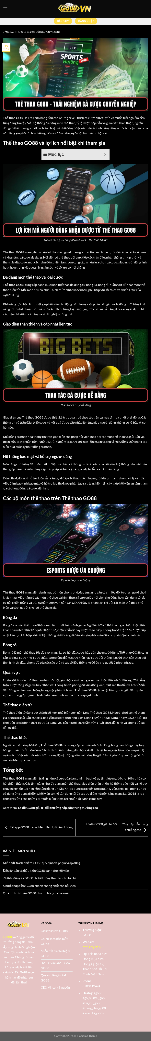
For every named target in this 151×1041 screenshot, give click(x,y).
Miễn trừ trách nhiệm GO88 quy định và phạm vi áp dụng (41, 863)
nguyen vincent (50, 32)
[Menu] (5, 9)
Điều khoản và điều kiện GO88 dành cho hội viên (36, 870)
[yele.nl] (75, 9)
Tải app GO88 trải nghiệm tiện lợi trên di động (41, 827)
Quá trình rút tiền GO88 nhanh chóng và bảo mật (36, 893)
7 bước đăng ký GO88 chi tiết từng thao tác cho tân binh (41, 878)
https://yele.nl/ (93, 947)
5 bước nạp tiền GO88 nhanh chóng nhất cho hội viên (39, 886)
